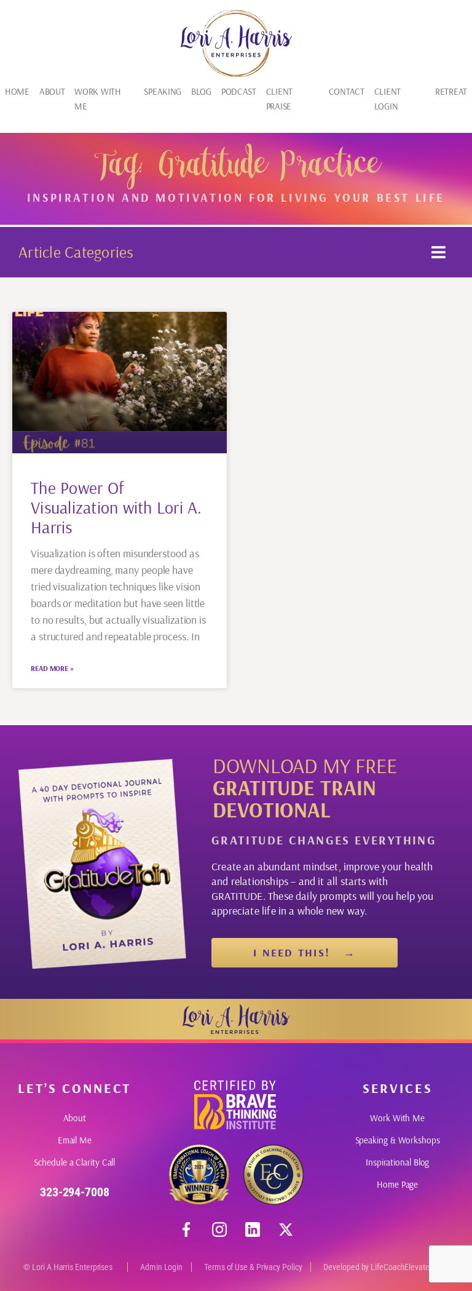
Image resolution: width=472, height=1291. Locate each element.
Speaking (162, 91)
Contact (346, 91)
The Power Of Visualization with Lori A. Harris (116, 507)
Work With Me (97, 98)
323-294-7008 (74, 1192)
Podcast (238, 91)
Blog (201, 91)
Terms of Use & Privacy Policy (253, 1267)
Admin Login (161, 1267)
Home (17, 91)
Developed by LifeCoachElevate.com (384, 1267)
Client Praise (279, 98)
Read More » (52, 668)
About (52, 91)
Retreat (451, 91)
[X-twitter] (286, 1229)
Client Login (387, 98)
